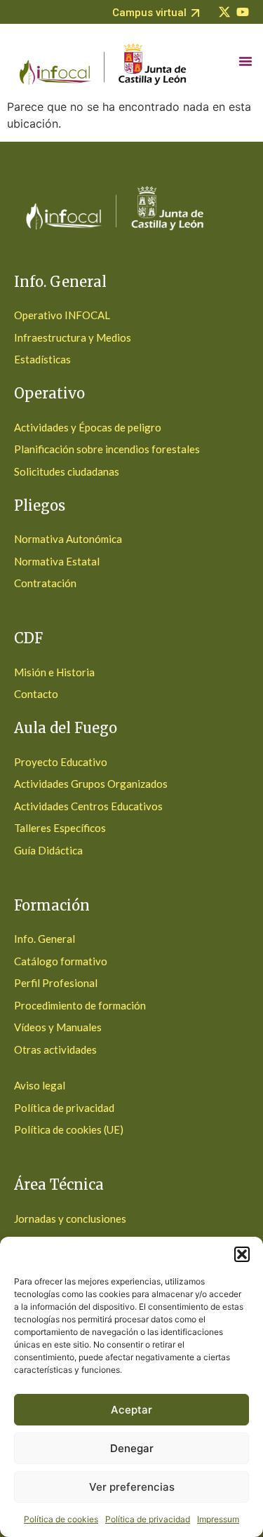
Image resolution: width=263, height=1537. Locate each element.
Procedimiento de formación (80, 1005)
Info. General (44, 938)
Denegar (132, 1448)
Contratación (45, 583)
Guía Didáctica (48, 850)
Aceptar (131, 1409)
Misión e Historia (54, 672)
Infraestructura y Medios (72, 337)
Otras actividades (55, 1049)
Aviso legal (39, 1085)
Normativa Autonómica (68, 538)
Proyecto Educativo (60, 762)
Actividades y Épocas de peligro (87, 427)
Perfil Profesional (55, 982)
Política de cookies (61, 1519)
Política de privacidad (147, 1519)
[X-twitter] (224, 12)
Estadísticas (42, 359)
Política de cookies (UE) (68, 1129)
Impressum (218, 1519)
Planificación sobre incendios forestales (107, 449)
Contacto (36, 693)
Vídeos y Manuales (58, 1027)
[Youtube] (242, 12)
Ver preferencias (132, 1487)
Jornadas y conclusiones (70, 1218)
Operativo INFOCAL (62, 315)
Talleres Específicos (60, 827)
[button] (242, 1254)
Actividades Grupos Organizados (91, 783)
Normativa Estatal (57, 561)
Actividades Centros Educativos (88, 806)
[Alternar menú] (245, 61)
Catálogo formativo (60, 961)
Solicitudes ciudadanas (66, 471)
